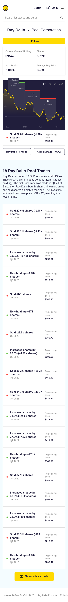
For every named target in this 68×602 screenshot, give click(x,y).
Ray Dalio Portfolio (16, 151)
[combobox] (34, 17)
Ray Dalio (16, 30)
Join (55, 8)
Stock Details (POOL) (49, 151)
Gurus (37, 8)
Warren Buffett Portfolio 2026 (19, 595)
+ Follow (34, 41)
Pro (47, 8)
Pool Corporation (46, 30)
